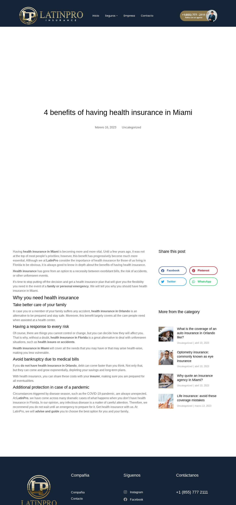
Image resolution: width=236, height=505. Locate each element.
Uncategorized (131, 127)
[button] (173, 270)
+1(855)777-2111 (200, 11)
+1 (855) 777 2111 (192, 492)
